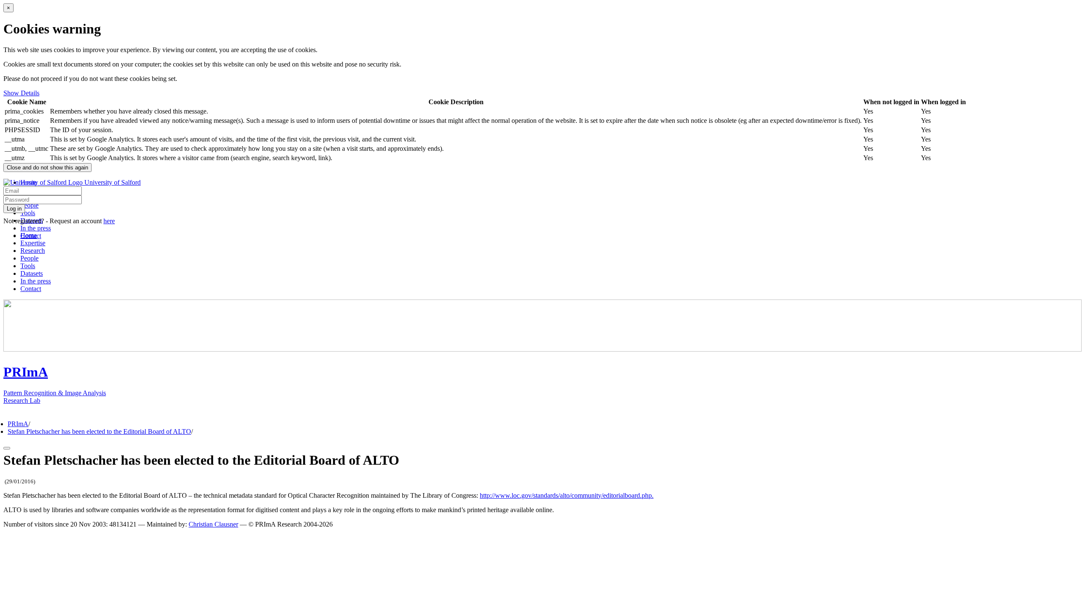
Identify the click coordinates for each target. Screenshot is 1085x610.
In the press (35, 228)
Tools (27, 212)
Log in (14, 208)
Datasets (31, 273)
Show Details (21, 93)
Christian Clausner (213, 524)
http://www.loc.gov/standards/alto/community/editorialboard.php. (567, 495)
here (109, 221)
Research (32, 250)
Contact (30, 288)
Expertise (32, 243)
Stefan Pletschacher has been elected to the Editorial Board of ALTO (99, 431)
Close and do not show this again (47, 167)
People (29, 205)
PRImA (18, 423)
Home (28, 235)
